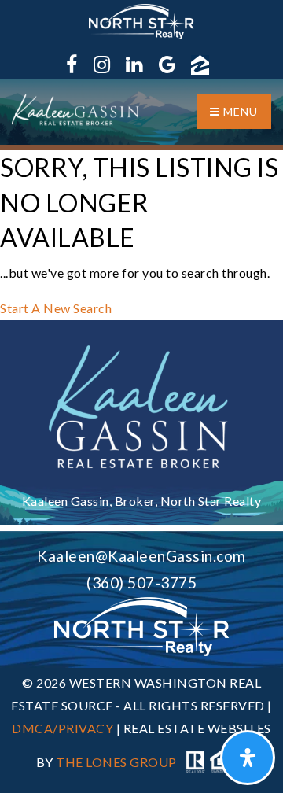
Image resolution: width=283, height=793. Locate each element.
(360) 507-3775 (141, 583)
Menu (239, 111)
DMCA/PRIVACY (62, 728)
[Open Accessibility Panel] (247, 757)
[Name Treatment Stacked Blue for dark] (142, 406)
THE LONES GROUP (116, 762)
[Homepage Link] (77, 108)
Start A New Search (56, 308)
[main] (141, 235)
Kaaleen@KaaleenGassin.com (141, 556)
